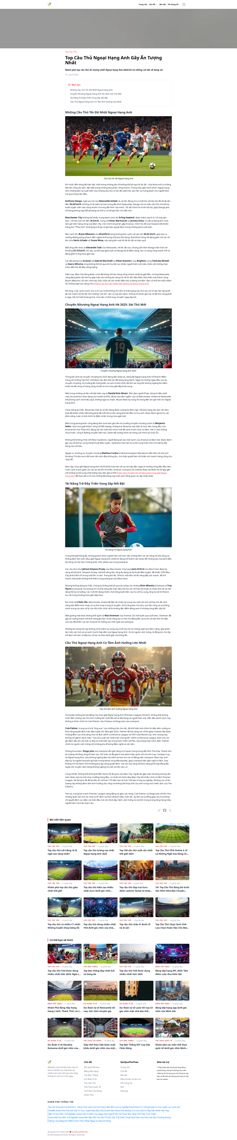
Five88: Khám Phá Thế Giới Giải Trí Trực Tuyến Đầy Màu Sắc (76, 1110)
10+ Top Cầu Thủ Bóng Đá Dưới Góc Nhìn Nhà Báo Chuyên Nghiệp (172, 889)
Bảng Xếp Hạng (162, 967)
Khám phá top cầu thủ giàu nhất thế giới (63, 889)
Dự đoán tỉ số (90, 1004)
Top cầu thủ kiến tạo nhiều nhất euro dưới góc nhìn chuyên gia (98, 889)
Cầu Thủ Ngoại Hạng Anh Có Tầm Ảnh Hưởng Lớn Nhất (95, 101)
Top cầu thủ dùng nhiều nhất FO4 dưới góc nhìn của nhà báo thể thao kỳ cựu (100, 926)
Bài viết (162, 4)
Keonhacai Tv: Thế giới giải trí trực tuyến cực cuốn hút (155, 1107)
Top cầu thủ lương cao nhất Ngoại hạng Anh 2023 (99, 852)
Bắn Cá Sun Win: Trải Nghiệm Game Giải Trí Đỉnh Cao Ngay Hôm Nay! (81, 1114)
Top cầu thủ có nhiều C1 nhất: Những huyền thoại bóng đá (64, 926)
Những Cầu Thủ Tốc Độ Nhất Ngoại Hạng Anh (91, 90)
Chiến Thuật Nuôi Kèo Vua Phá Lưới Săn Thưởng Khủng (145, 1117)
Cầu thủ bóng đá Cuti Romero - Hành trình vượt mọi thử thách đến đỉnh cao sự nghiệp (88, 1107)
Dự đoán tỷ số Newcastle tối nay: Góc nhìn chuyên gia (99, 1009)
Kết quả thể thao (92, 1067)
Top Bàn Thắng (91, 967)
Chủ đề (152, 4)
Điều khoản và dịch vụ (130, 1079)
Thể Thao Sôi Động (93, 1041)
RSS (122, 1087)
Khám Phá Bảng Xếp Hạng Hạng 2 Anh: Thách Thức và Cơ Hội (64, 1009)
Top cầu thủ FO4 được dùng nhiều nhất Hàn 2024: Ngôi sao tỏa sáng (65, 972)
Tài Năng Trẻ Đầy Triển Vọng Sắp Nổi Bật (89, 97)
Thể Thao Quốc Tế (163, 1041)
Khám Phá (89, 1095)
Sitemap (124, 1091)
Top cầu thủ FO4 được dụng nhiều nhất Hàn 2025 (134, 972)
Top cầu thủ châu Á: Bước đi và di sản (134, 926)
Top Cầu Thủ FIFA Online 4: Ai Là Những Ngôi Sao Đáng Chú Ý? (171, 852)
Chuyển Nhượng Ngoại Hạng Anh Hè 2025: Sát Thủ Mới (95, 94)
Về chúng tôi (173, 4)
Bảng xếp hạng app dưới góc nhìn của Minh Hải (171, 1009)
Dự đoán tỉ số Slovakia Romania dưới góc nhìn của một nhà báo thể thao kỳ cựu (64, 1046)
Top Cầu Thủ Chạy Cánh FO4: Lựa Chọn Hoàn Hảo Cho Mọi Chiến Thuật (171, 926)
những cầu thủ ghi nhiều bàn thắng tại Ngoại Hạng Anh (121, 283)
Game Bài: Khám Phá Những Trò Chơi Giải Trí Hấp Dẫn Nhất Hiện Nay (137, 1110)
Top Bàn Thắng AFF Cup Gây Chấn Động (134, 1046)
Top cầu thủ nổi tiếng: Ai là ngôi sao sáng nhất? (62, 852)
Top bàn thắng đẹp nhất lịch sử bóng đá (99, 972)
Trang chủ (143, 4)
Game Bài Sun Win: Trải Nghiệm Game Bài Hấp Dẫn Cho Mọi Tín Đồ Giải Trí (83, 1117)
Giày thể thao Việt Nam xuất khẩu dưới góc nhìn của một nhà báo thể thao (99, 1046)
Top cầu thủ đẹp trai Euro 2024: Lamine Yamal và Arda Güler (134, 889)
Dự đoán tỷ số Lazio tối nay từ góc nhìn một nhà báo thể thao (136, 1009)
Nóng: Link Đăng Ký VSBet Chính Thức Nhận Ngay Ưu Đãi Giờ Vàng (80, 1121)
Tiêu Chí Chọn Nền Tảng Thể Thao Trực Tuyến (135, 1114)
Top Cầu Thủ (71, 51)
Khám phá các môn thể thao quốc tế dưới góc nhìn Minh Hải (171, 1046)
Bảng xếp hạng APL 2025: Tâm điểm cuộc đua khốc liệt (171, 972)
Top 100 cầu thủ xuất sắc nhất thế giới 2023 (136, 852)
